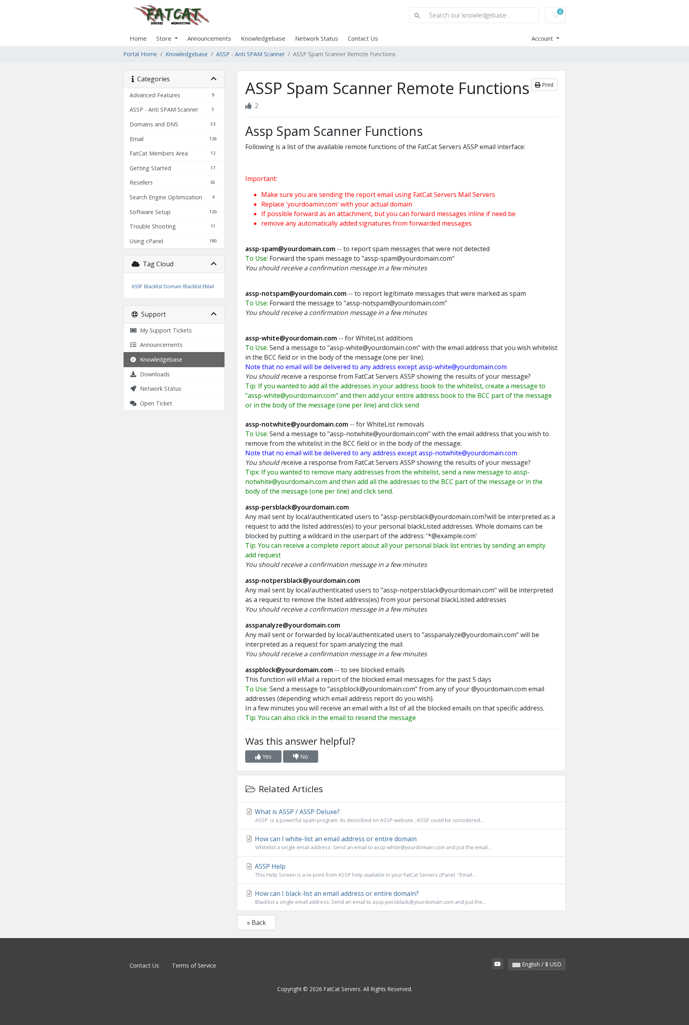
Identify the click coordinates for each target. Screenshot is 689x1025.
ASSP (137, 286)
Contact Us (363, 38)
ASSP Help (364, 870)
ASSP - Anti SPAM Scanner (250, 54)
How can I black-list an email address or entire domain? (369, 897)
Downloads (153, 374)
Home (138, 38)
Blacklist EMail (198, 286)
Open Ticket (154, 403)
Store (164, 38)
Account (543, 38)
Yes (266, 756)
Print (547, 85)
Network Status (316, 38)
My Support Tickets (164, 330)
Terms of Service (194, 965)
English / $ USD (540, 964)
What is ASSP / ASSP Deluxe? (368, 815)
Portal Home (140, 54)
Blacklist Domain (162, 286)
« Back (256, 922)
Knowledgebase (263, 38)
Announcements (209, 38)
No (303, 756)
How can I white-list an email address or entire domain (372, 842)
